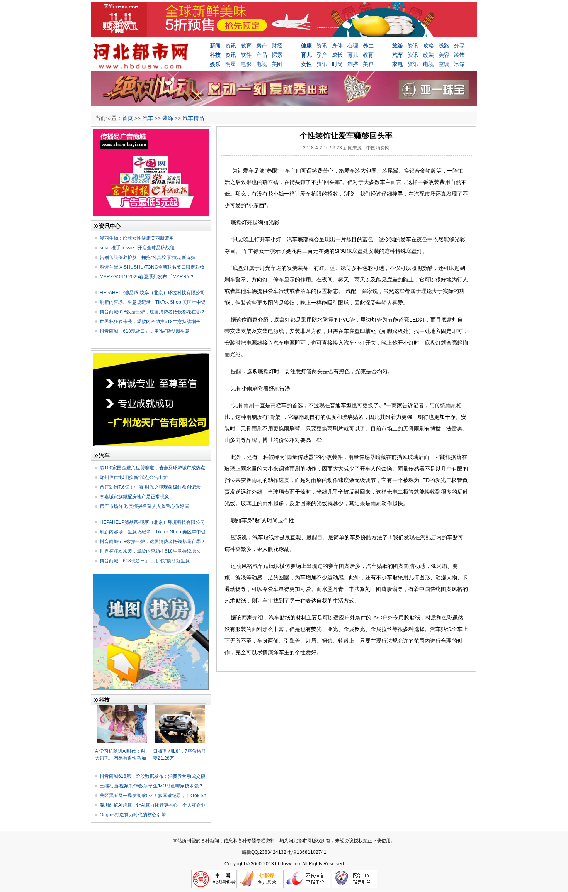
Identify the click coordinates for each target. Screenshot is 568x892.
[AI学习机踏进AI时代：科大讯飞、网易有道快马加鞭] (121, 706)
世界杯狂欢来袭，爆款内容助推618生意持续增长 (150, 321)
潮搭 (352, 64)
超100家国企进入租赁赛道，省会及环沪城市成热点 (152, 468)
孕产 (321, 55)
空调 (444, 64)
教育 (246, 45)
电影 (246, 64)
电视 (261, 64)
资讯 (230, 45)
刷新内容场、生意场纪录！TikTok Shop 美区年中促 (153, 302)
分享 (459, 45)
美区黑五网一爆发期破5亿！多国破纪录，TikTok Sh (153, 795)
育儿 (352, 55)
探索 (277, 55)
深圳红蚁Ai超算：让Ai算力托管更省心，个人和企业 (153, 805)
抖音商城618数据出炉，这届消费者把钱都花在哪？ (152, 312)
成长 (337, 55)
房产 (261, 45)
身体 (337, 45)
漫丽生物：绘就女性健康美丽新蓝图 (137, 238)
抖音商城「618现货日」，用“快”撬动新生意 (145, 331)
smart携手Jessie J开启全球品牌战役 (137, 248)
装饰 (459, 55)
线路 (444, 45)
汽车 (147, 118)
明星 (230, 64)
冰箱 (459, 64)
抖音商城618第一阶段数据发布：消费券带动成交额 (152, 776)
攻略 (428, 45)
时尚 (337, 64)
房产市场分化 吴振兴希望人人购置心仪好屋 (144, 506)
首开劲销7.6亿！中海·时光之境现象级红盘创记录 (150, 487)
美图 (277, 64)
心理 (352, 45)
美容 (368, 64)
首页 (127, 118)
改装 (428, 55)
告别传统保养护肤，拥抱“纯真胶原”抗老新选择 (148, 257)
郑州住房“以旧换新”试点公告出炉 (134, 477)
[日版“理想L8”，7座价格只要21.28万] (179, 706)
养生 (368, 45)
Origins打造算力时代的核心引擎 (133, 815)
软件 (246, 55)
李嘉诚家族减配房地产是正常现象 (134, 496)
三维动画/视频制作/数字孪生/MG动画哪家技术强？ (151, 786)
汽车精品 (193, 118)
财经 (277, 45)
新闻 (215, 45)
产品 (261, 55)
